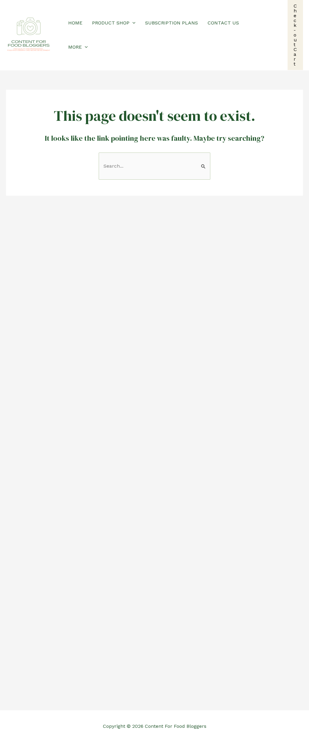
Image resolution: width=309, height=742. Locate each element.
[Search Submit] (203, 166)
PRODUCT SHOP (110, 23)
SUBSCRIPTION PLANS (171, 23)
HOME (75, 23)
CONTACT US (223, 23)
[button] (132, 23)
